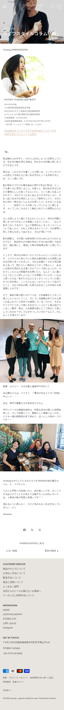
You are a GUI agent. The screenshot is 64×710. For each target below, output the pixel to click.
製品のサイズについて (14, 568)
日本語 (6, 690)
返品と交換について (13, 582)
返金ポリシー (18, 682)
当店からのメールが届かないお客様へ (22, 591)
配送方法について (12, 577)
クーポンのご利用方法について (18, 595)
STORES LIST (9, 618)
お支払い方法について (14, 573)
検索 (5, 678)
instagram (8, 627)
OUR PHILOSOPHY (12, 614)
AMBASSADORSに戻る (32, 543)
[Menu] (4, 6)
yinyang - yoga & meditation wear (24, 698)
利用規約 (7, 682)
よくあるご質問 (11, 586)
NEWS (6, 610)
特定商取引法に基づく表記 (41, 678)
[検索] (52, 7)
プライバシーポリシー (18, 678)
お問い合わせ (9, 623)
